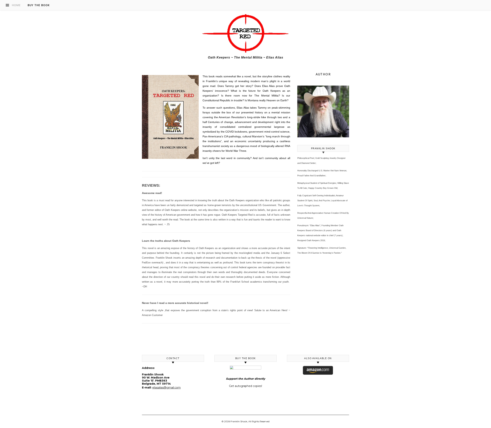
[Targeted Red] (245, 33)
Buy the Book (39, 5)
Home (16, 5)
